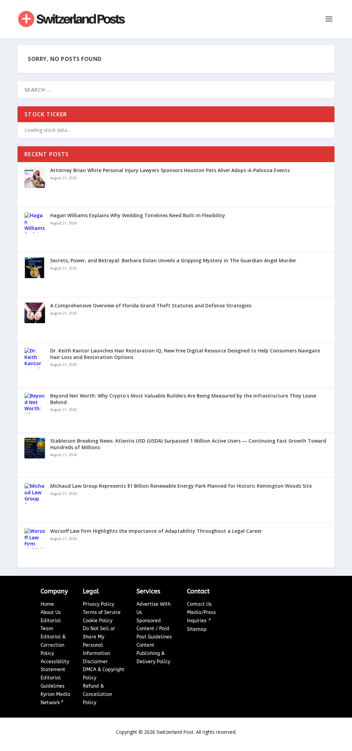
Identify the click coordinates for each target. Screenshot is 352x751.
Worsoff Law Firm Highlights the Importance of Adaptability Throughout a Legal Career (156, 531)
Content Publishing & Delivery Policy (153, 653)
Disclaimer (95, 662)
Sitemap (197, 629)
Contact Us (199, 604)
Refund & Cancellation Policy (97, 694)
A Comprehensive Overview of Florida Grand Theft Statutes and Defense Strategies (150, 306)
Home (47, 604)
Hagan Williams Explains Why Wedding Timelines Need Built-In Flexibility (137, 215)
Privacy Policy (98, 604)
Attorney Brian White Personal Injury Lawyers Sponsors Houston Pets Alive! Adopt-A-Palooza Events (170, 170)
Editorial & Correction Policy (53, 645)
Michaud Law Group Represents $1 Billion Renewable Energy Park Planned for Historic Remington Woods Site (181, 486)
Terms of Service (102, 612)
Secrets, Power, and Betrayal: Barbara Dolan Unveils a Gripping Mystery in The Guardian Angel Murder (173, 260)
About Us (51, 612)
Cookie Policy (97, 621)
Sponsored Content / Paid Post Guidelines (154, 629)
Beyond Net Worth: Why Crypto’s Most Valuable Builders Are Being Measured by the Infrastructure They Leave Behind (183, 399)
